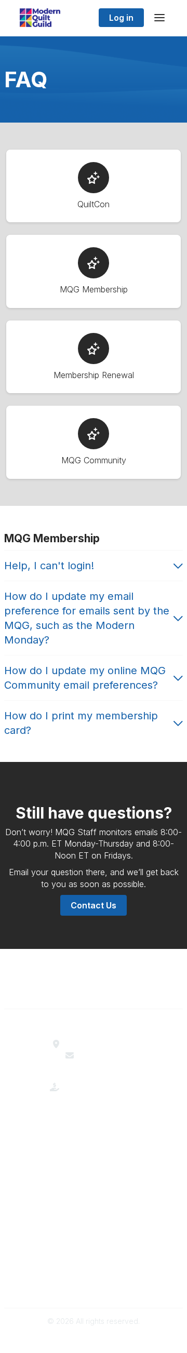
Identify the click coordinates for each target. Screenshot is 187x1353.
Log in (121, 17)
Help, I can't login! (49, 565)
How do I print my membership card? (81, 722)
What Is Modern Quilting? (93, 1139)
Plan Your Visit (93, 1195)
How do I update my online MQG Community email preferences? (85, 677)
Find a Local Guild (100, 1044)
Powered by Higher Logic (93, 1339)
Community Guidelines (94, 1262)
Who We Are (93, 1128)
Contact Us (93, 905)
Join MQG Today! (93, 1151)
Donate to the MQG (100, 1095)
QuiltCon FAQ (93, 1219)
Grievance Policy (94, 1273)
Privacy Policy (94, 1285)
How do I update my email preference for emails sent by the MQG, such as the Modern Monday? (86, 618)
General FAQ (93, 1163)
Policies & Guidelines (93, 1207)
